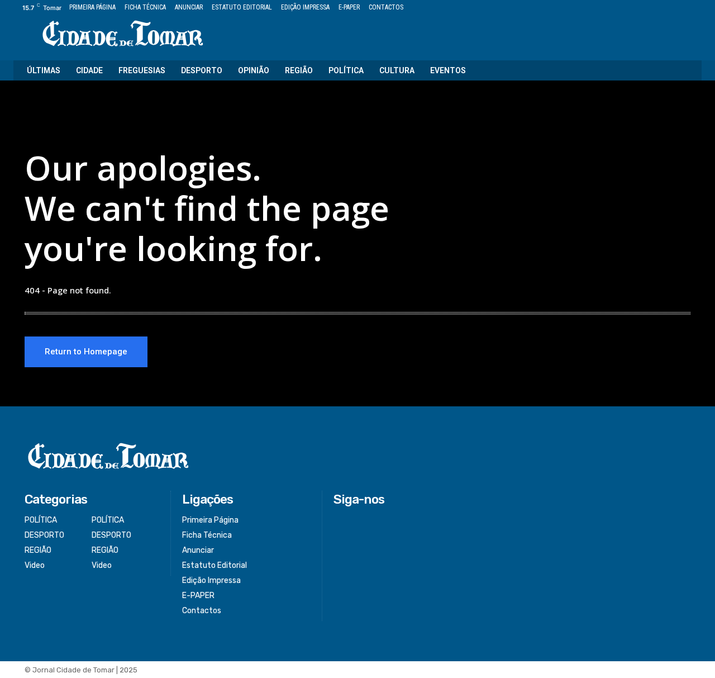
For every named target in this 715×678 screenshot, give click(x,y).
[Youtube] (695, 8)
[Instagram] (657, 8)
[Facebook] (644, 8)
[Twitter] (670, 8)
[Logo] (122, 34)
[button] (686, 70)
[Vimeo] (682, 8)
